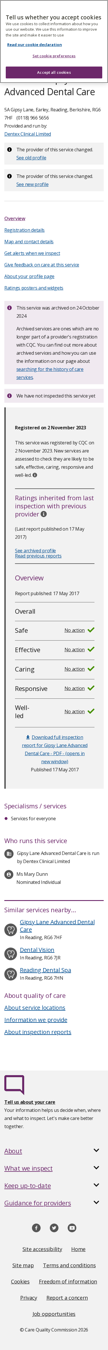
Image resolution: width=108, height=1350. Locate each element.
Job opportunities (54, 1313)
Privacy (28, 1297)
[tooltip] (35, 475)
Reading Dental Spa (45, 970)
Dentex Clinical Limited (27, 134)
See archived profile (35, 550)
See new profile (32, 184)
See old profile (31, 158)
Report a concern (67, 1297)
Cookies (20, 1281)
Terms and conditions (69, 1265)
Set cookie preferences (54, 55)
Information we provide (35, 1020)
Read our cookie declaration (34, 44)
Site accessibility (42, 1249)
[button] (54, 1151)
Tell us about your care (29, 1102)
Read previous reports (38, 555)
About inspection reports (37, 1032)
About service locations (34, 1007)
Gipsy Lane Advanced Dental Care (57, 925)
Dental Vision (37, 950)
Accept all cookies (54, 72)
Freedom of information (68, 1281)
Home (78, 1249)
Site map (23, 1265)
